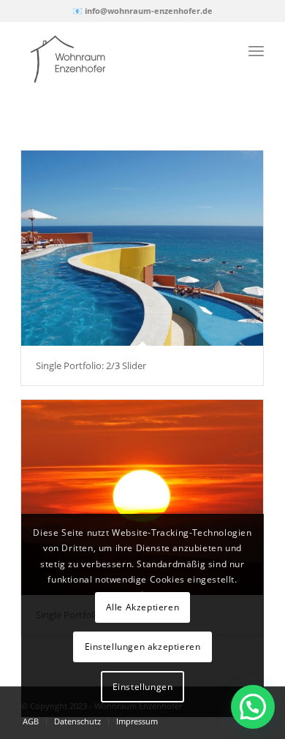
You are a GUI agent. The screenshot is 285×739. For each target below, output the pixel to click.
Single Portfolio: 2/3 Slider (91, 365)
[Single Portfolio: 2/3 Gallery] (142, 497)
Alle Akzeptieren (143, 607)
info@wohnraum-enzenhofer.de (149, 10)
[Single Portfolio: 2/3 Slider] (142, 248)
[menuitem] (30, 721)
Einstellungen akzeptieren (143, 646)
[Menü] (256, 50)
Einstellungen (143, 687)
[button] (253, 707)
